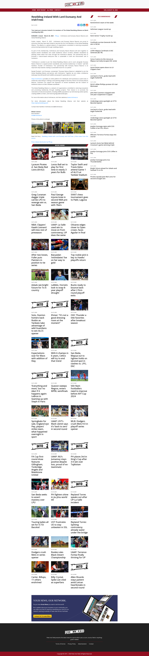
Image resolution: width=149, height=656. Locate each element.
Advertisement (82, 644)
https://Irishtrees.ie (37, 79)
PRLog (57, 36)
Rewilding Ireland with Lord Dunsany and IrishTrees (57, 136)
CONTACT (57, 10)
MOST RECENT (41, 10)
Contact (91, 644)
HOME (34, 10)
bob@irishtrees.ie (36, 115)
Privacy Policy (72, 644)
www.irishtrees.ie (73, 97)
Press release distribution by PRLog (41, 142)
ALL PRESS (50, 10)
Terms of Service (60, 644)
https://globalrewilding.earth (39, 103)
